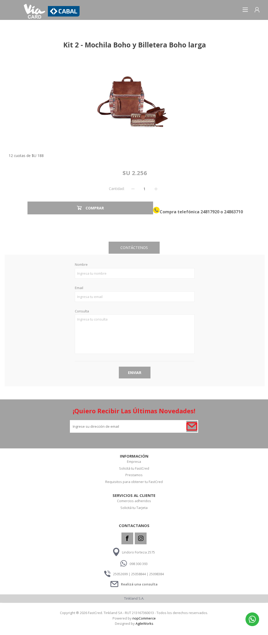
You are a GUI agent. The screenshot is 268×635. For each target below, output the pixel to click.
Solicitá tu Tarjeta (134, 507)
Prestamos (134, 475)
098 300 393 (139, 563)
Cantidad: (117, 188)
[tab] (134, 248)
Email (79, 288)
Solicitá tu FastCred (134, 468)
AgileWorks (144, 623)
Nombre (81, 265)
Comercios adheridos (134, 500)
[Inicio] (34, 11)
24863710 (233, 212)
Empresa (134, 461)
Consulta (82, 311)
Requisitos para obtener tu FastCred (134, 481)
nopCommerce (144, 618)
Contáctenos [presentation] (134, 247)
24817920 (209, 212)
